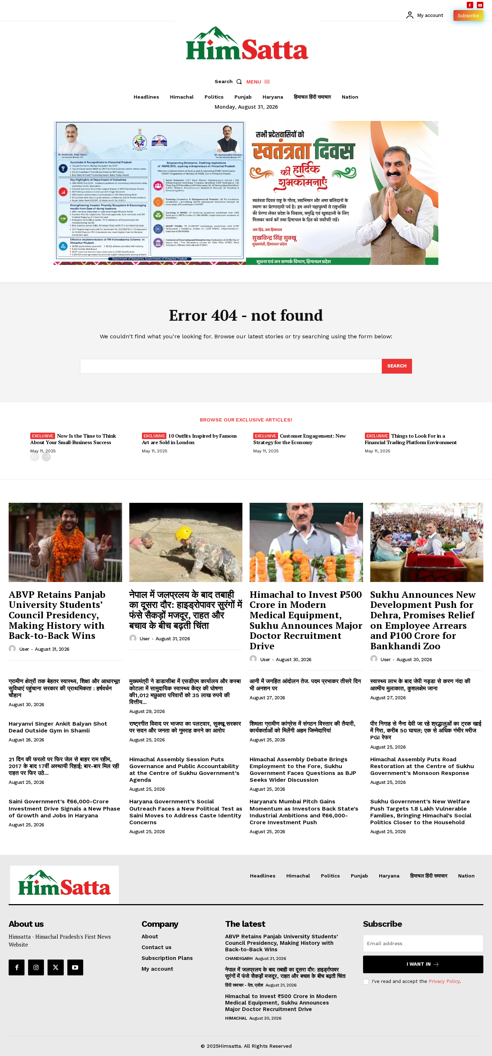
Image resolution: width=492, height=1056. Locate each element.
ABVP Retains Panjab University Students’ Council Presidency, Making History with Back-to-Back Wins (57, 614)
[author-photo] (13, 649)
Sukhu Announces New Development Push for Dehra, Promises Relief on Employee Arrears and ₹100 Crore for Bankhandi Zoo (423, 620)
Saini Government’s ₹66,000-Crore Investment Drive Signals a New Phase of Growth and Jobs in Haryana (64, 808)
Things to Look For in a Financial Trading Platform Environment (411, 439)
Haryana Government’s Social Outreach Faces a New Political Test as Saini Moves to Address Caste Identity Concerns (185, 812)
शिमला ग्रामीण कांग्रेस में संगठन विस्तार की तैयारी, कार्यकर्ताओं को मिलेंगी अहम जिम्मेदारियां (302, 727)
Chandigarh (238, 958)
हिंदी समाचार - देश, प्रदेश (244, 985)
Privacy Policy (444, 981)
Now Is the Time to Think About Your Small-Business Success (73, 439)
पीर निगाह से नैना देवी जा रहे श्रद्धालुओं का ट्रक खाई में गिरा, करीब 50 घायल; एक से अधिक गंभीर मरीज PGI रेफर (425, 730)
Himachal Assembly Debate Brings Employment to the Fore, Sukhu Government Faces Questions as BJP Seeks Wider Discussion (303, 770)
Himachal (236, 1018)
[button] (230, 81)
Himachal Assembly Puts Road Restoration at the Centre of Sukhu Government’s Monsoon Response (422, 766)
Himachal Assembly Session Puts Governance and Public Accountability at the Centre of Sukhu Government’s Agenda (184, 770)
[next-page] (46, 456)
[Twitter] (55, 967)
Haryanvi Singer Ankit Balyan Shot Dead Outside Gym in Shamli (58, 727)
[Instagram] (36, 967)
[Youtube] (480, 5)
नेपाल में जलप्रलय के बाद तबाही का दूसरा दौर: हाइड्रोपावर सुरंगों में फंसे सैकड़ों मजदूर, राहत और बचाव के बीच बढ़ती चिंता (185, 609)
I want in (419, 964)
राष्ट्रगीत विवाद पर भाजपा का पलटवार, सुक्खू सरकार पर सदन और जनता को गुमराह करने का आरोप (185, 727)
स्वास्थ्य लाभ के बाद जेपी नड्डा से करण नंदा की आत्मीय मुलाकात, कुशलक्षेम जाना (420, 684)
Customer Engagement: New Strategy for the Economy (299, 439)
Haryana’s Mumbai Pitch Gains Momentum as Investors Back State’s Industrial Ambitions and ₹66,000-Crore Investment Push (304, 812)
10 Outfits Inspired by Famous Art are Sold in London (189, 439)
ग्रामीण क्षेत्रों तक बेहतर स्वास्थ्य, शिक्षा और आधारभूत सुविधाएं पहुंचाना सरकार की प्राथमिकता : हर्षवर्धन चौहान (64, 688)
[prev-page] (34, 456)
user (24, 649)
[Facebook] (470, 5)
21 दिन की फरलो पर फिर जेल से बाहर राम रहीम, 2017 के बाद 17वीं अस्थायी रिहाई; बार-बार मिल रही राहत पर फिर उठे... (64, 766)
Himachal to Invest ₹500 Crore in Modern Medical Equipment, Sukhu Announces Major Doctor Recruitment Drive (306, 620)
